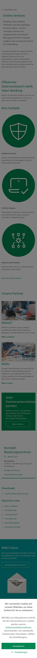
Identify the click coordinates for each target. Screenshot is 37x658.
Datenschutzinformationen (18, 627)
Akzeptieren (18, 646)
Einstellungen (21, 652)
